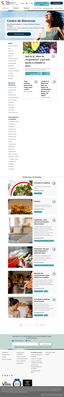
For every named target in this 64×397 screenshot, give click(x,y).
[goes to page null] (52, 56)
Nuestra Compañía (6, 359)
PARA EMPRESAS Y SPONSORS (16, 8)
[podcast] (11, 375)
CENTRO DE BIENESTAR (48, 8)
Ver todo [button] (10, 78)
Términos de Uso (20, 356)
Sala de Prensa (6, 354)
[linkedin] (5, 375)
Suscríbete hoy (19, 34)
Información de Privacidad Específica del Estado (36, 366)
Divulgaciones (20, 363)
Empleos (4, 357)
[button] (28, 3)
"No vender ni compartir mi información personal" (18, 391)
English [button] (22, 3)
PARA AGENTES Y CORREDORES (27, 8)
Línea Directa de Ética (22, 358)
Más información (59, 394)
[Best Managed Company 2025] (7, 385)
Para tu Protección (21, 361)
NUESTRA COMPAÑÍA (58, 8)
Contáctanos (56, 3)
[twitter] (9, 375)
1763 (37, 324)
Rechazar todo (51, 394)
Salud (29, 340)
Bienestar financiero (19, 340)
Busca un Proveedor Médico (41, 3)
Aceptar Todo (44, 394)
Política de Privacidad (36, 358)
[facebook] (7, 375)
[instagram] (3, 375)
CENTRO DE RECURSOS (37, 8)
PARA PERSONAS (5, 8)
